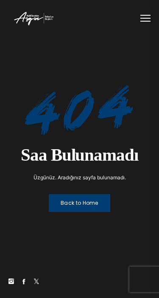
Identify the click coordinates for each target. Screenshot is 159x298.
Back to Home (79, 202)
